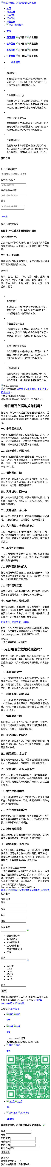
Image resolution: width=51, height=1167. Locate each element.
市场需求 (16, 622)
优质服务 (19, 25)
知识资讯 (42, 389)
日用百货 (5, 622)
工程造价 (14, 1009)
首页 (9, 8)
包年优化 (11, 15)
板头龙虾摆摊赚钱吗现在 (13, 890)
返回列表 (45, 890)
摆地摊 (26, 622)
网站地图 (19, 1003)
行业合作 (11, 21)
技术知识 (31, 389)
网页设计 (11, 12)
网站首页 (21, 389)
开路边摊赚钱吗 (32, 890)
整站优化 (11, 18)
